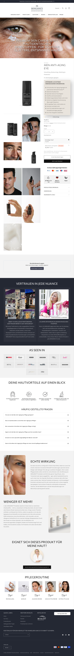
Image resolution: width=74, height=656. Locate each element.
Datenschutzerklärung (24, 652)
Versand (51, 123)
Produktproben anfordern (26, 623)
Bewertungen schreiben (37, 268)
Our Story (6, 618)
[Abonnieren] (28, 634)
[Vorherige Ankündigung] (4, 1)
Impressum (57, 652)
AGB (31, 652)
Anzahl (45, 128)
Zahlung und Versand (25, 616)
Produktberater (7, 621)
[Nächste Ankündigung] (69, 1)
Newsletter (23, 621)
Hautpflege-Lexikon (8, 626)
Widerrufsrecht (36, 652)
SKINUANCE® (9, 652)
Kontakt (22, 618)
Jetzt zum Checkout (57, 161)
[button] (16, 14)
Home (5, 616)
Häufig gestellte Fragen (9, 623)
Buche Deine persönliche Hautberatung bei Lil (37, 567)
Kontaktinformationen (49, 652)
